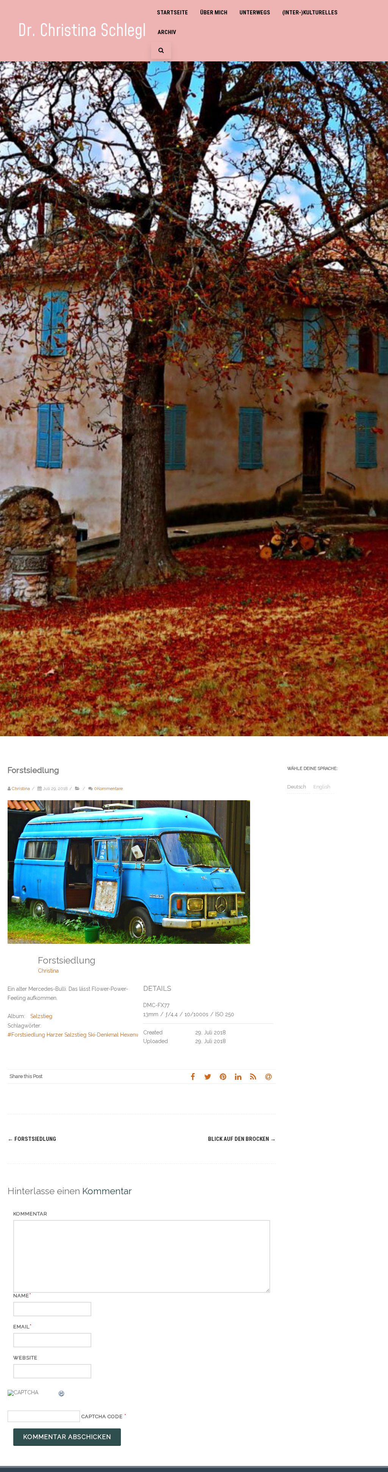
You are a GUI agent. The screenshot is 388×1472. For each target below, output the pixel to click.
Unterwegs (254, 12)
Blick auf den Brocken (242, 1139)
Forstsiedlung (32, 1139)
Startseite (172, 12)
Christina (48, 971)
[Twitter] (207, 1076)
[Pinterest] (222, 1076)
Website (25, 1357)
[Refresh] (62, 1395)
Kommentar (30, 1213)
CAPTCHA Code (102, 1416)
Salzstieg (41, 1016)
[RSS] (253, 1076)
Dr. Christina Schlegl (82, 31)
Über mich (213, 12)
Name (21, 1295)
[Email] (268, 1076)
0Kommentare (108, 788)
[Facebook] (192, 1076)
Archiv (167, 32)
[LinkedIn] (238, 1076)
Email (21, 1326)
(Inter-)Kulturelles (310, 12)
